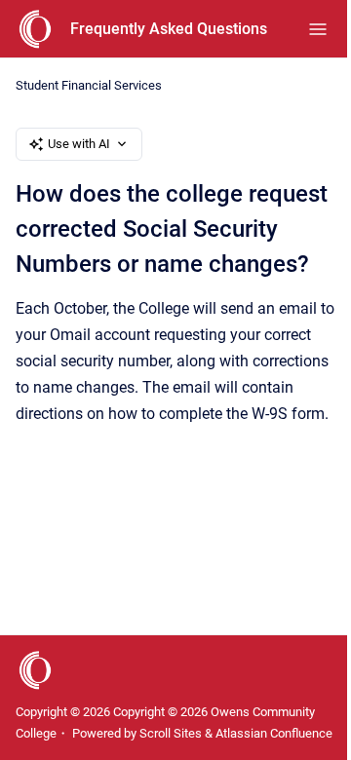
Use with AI (79, 143)
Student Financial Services (89, 85)
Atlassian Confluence (273, 733)
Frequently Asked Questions (168, 28)
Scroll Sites (170, 733)
